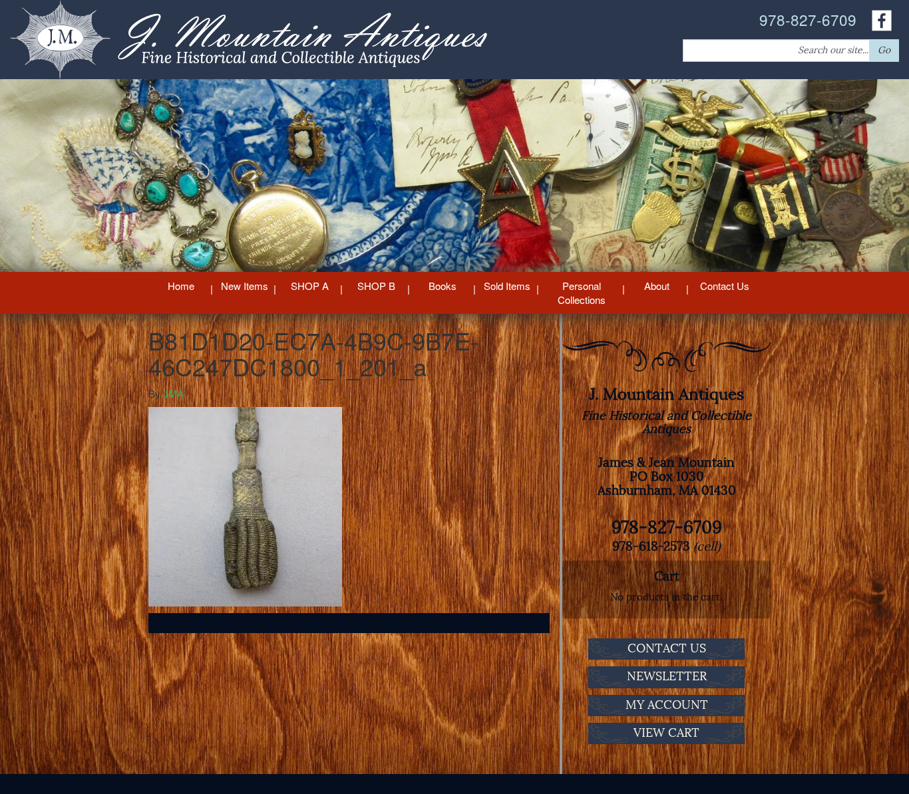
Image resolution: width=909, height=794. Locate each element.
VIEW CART (666, 733)
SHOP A (310, 286)
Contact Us (724, 286)
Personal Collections (582, 293)
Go (884, 50)
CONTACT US (667, 648)
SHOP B (376, 286)
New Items (244, 286)
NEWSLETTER (667, 676)
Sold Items (507, 286)
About (656, 286)
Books (442, 286)
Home (181, 286)
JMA (173, 393)
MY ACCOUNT (667, 705)
